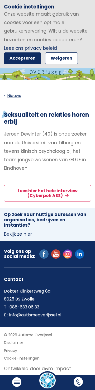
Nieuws (14, 95)
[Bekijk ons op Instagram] (67, 253)
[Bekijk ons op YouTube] (55, 253)
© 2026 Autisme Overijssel (28, 335)
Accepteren (23, 58)
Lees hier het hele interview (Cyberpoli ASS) (48, 193)
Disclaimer (13, 342)
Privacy (10, 350)
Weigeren (61, 58)
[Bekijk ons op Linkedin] (79, 253)
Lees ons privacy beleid (30, 48)
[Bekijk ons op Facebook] (44, 253)
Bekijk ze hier (18, 234)
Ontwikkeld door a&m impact (37, 368)
